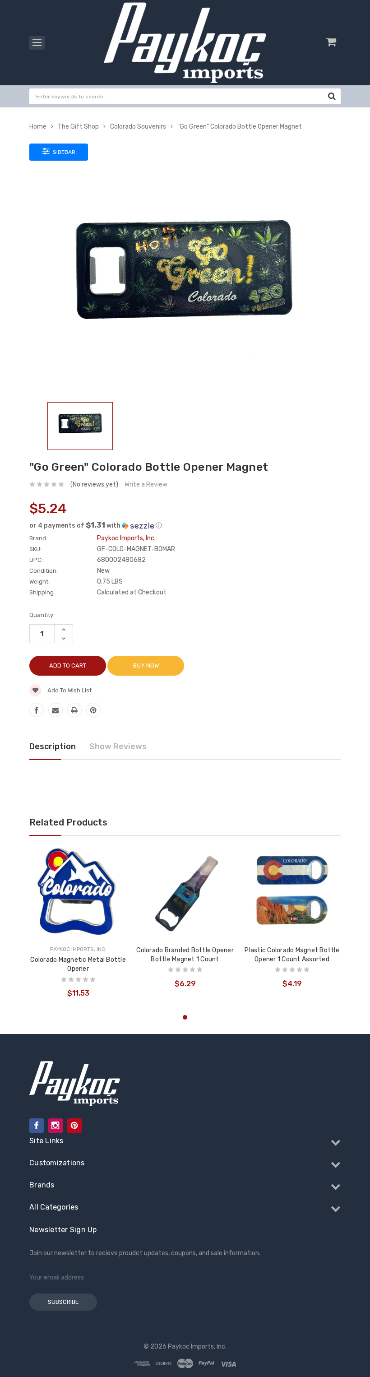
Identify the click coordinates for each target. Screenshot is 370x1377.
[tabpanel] (78, 926)
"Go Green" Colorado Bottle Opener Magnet (239, 126)
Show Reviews (118, 746)
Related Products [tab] (68, 822)
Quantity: (42, 615)
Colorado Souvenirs (138, 126)
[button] (185, 525)
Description (52, 746)
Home (37, 126)
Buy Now (146, 665)
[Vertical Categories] (37, 43)
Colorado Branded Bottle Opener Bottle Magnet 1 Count (185, 954)
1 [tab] (185, 1017)
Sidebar (63, 152)
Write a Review (146, 484)
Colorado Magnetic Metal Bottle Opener (78, 964)
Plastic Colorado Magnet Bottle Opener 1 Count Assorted (292, 954)
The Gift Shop (78, 126)
